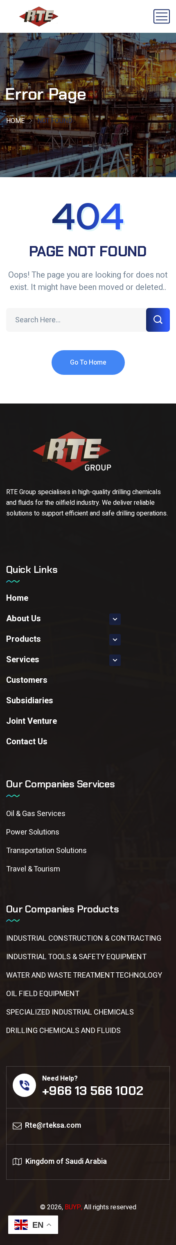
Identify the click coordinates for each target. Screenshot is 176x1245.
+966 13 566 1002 (92, 1091)
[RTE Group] (39, 16)
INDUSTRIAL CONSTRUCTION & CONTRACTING (83, 938)
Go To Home (88, 362)
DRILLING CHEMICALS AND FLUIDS (63, 1030)
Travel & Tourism (33, 869)
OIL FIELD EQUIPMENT (42, 993)
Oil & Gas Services (35, 813)
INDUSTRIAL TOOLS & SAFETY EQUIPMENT (76, 956)
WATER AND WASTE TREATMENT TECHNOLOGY (84, 975)
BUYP (73, 1207)
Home (15, 121)
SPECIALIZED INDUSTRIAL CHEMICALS (70, 1012)
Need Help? (60, 1078)
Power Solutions (32, 832)
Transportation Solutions (46, 850)
